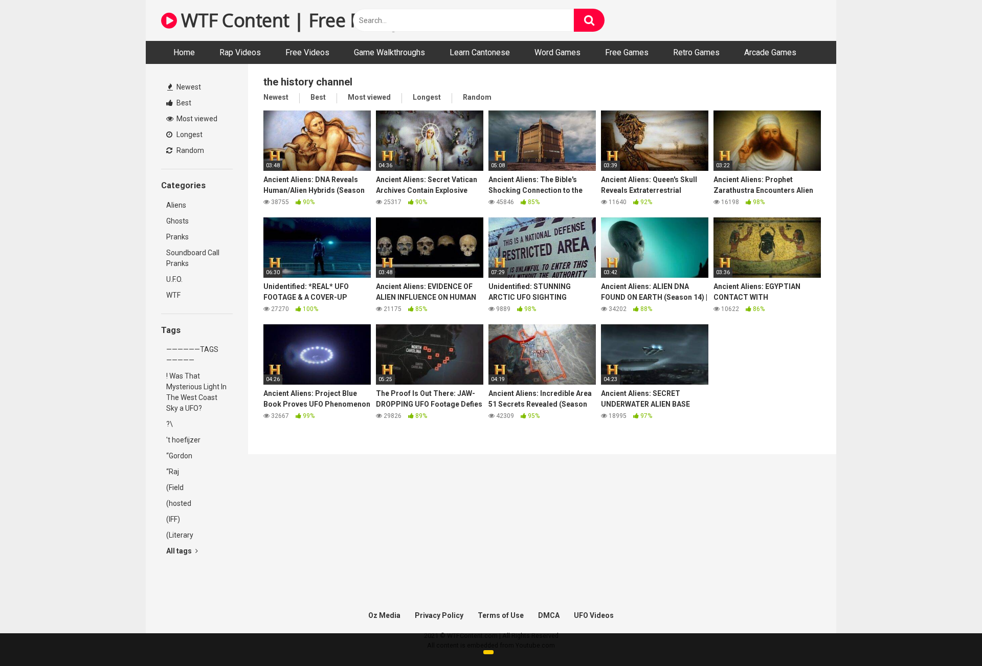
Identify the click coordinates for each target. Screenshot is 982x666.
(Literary (179, 535)
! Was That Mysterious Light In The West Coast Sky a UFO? (196, 392)
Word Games (557, 52)
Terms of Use (501, 615)
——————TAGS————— (192, 354)
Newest (188, 87)
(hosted (178, 503)
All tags (179, 551)
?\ (169, 424)
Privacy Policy (439, 615)
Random (189, 150)
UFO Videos (594, 615)
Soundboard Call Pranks (192, 258)
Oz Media (384, 615)
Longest (189, 134)
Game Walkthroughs (389, 52)
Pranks (177, 237)
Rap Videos (240, 52)
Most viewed (196, 119)
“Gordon (179, 456)
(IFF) (173, 519)
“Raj (172, 472)
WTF (173, 295)
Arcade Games (770, 52)
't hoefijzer (183, 440)
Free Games (627, 52)
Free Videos (307, 52)
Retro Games (696, 52)
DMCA (549, 615)
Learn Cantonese (480, 52)
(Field (175, 487)
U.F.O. (174, 279)
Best (183, 103)
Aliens (176, 205)
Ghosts (177, 221)
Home (184, 52)
